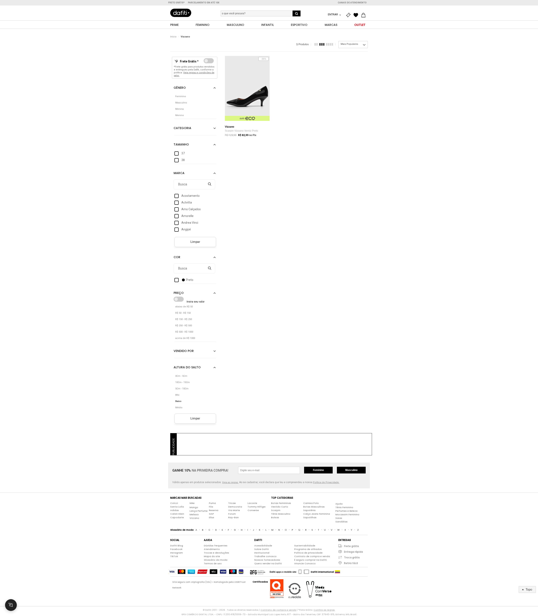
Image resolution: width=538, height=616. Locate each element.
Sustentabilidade (304, 545)
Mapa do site (212, 556)
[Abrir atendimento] (11, 605)
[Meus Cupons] (349, 15)
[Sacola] (364, 15)
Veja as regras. (230, 482)
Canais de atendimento (352, 2)
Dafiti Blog (176, 545)
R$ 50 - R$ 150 (183, 313)
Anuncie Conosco (305, 563)
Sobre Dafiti (261, 549)
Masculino (351, 470)
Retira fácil (351, 563)
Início (173, 36)
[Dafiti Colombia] (337, 572)
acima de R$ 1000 (185, 338)
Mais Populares (349, 44)
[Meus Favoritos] (356, 15)
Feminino (318, 470)
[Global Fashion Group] (257, 572)
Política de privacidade (308, 552)
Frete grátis (351, 546)
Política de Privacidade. (326, 482)
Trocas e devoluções (216, 552)
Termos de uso (213, 563)
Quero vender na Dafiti (268, 563)
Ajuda (339, 503)
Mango (194, 507)
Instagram (176, 552)
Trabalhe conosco (265, 556)
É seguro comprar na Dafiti (310, 559)
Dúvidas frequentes (215, 545)
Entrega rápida (353, 552)
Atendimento (212, 549)
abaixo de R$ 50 (184, 306)
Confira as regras (324, 610)
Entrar (333, 14)
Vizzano (185, 36)
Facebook (176, 549)
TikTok (174, 556)
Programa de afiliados (308, 549)
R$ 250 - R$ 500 (183, 325)
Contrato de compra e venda (312, 556)
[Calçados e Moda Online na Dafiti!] (180, 13)
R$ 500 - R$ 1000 (184, 331)
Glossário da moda (215, 559)
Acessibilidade (263, 545)
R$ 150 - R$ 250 (183, 319)
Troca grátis (352, 557)
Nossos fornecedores (267, 559)
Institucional (261, 552)
